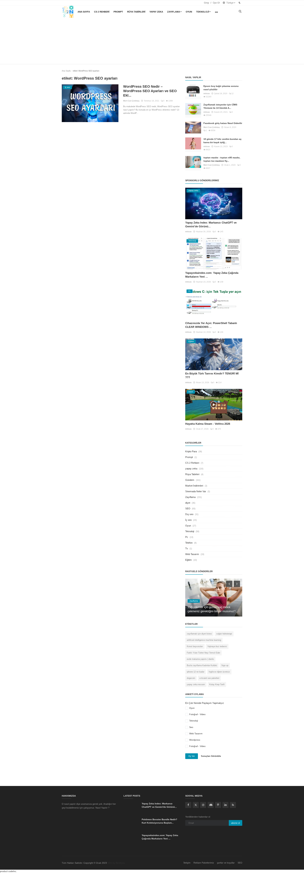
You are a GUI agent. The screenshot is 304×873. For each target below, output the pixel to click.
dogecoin (191, 678)
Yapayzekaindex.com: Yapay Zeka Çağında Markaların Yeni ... (160, 837)
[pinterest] (218, 805)
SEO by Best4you (116, 863)
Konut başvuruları (195, 646)
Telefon (189, 542)
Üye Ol (216, 2)
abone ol (235, 823)
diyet (187, 502)
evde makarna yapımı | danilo (200, 659)
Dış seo (189, 514)
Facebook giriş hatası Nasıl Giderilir (222, 123)
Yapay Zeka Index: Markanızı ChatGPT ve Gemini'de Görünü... (159, 805)
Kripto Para (191, 451)
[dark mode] (239, 2)
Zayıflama (173, 11)
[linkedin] (225, 805)
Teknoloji (202, 11)
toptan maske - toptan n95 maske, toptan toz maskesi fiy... (221, 159)
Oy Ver (191, 756)
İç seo (188, 520)
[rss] (233, 805)
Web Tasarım (192, 554)
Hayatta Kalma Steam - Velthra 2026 (207, 423)
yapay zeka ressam (196, 684)
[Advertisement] (152, 41)
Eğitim (188, 559)
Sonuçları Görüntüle (211, 756)
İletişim (187, 862)
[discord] (211, 805)
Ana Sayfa (84, 11)
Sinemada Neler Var (195, 491)
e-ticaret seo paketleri (209, 678)
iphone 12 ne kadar (195, 672)
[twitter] (196, 805)
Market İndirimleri (194, 485)
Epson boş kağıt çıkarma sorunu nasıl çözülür (221, 88)
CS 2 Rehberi (101, 11)
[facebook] (188, 805)
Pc (186, 537)
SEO (187, 508)
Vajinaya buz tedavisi (217, 646)
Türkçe (229, 2)
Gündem (189, 480)
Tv (186, 548)
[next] (237, 583)
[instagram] (203, 805)
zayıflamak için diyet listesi (199, 634)
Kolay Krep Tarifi (217, 684)
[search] (240, 11)
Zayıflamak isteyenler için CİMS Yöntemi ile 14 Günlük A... (220, 106)
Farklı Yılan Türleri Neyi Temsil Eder (203, 653)
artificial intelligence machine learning (204, 640)
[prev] (229, 583)
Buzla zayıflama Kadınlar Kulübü (202, 665)
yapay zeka (156, 11)
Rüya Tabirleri (136, 11)
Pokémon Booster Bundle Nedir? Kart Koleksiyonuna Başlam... (159, 821)
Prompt (118, 11)
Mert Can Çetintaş (131, 101)
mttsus (206, 93)
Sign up (224, 665)
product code (6, 871)
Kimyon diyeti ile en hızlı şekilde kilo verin (214, 611)
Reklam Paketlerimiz (203, 862)
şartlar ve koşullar (226, 862)
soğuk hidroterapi (224, 634)
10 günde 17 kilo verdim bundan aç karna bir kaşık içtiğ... (222, 141)
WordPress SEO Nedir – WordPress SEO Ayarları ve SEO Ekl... (150, 90)
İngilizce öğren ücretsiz (219, 672)
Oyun (189, 11)
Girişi (206, 2)
